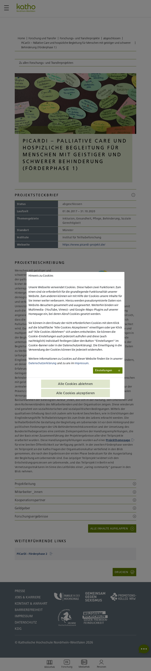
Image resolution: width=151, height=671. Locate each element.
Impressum (81, 363)
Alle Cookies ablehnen (75, 384)
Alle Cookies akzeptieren (75, 393)
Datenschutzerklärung (42, 363)
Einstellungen (103, 370)
